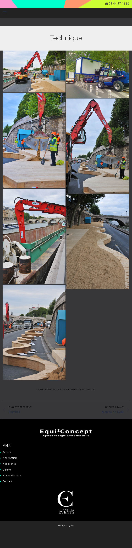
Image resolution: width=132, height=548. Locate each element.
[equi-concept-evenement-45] (34, 236)
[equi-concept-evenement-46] (97, 146)
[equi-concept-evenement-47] (34, 140)
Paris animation (55, 389)
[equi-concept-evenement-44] (97, 241)
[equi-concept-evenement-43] (34, 332)
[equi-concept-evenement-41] (34, 71)
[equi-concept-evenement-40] (97, 74)
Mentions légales (66, 525)
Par (72, 389)
